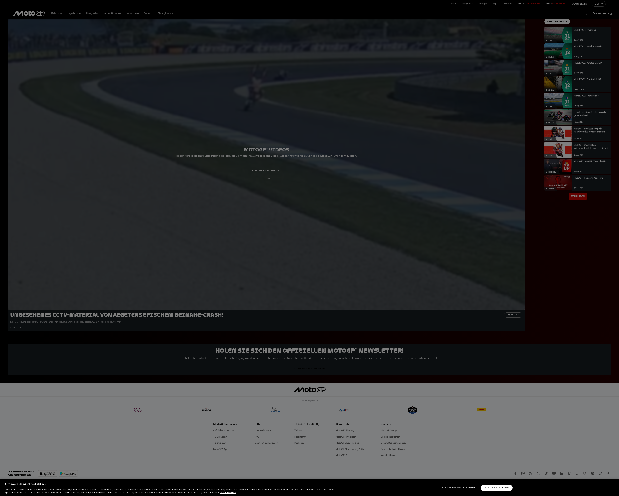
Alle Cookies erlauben (497, 488)
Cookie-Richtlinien (228, 493)
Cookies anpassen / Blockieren (458, 488)
